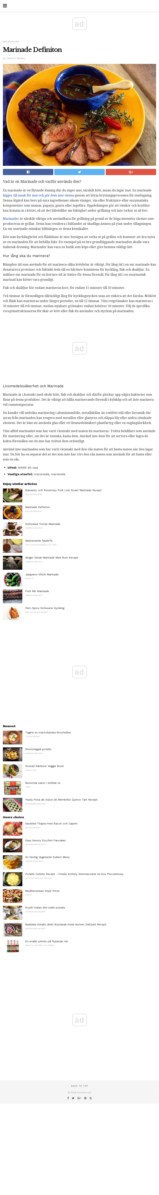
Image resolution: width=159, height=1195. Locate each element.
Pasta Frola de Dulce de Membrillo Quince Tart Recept (61, 799)
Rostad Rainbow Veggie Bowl (44, 766)
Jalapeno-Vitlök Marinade (42, 574)
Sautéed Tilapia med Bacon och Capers (51, 823)
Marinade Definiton (37, 507)
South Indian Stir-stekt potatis (45, 907)
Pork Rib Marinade (37, 591)
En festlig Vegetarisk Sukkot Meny (47, 857)
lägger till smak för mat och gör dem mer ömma (38, 195)
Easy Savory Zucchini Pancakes (45, 840)
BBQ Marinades (11, 41)
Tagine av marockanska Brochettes (48, 732)
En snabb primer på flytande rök (46, 941)
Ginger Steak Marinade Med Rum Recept (51, 557)
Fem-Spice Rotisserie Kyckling (44, 608)
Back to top (79, 1086)
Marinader (11, 219)
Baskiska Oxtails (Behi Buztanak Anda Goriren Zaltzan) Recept (65, 924)
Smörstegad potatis (38, 749)
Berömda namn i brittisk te (42, 782)
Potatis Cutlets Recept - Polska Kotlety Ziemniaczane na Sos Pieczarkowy (74, 873)
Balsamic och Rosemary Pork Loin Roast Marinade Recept (63, 490)
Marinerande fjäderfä (38, 540)
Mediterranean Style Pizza (42, 890)
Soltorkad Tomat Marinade (42, 523)
